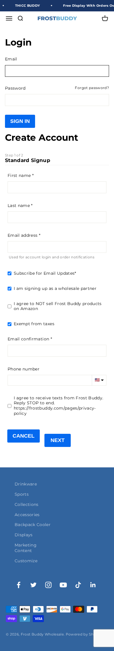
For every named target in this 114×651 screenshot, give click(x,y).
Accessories (27, 514)
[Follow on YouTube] (63, 585)
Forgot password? (92, 88)
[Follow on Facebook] (19, 585)
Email (11, 59)
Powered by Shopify (84, 634)
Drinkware (26, 484)
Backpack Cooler (33, 524)
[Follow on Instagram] (48, 585)
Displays (24, 534)
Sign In (20, 121)
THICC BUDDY (25, 6)
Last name (19, 205)
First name (19, 175)
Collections (27, 504)
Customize (26, 560)
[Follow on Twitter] (33, 585)
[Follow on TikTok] (78, 585)
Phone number (23, 369)
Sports (22, 494)
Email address (23, 235)
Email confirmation (28, 339)
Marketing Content (26, 548)
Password (15, 88)
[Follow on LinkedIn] (93, 585)
